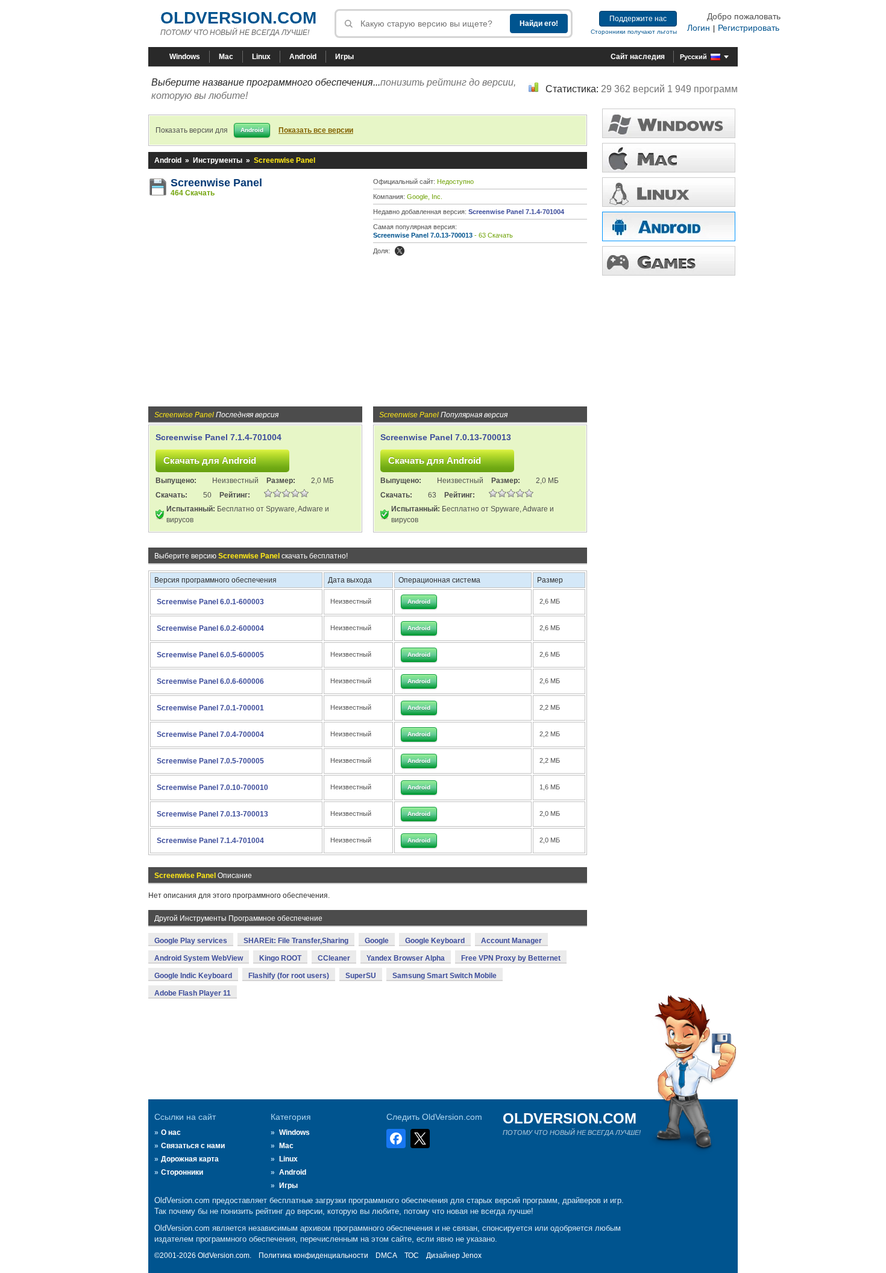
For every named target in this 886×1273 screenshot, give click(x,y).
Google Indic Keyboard (193, 975)
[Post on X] (399, 251)
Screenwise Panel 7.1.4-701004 (516, 211)
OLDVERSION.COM (238, 17)
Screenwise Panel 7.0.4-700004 (210, 734)
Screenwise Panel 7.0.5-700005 (210, 761)
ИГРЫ (668, 261)
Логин (698, 28)
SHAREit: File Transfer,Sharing (295, 941)
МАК (668, 157)
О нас (171, 1132)
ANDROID (668, 226)
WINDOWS (668, 123)
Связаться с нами (193, 1146)
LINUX (668, 192)
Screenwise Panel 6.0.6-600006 (210, 681)
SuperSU (360, 975)
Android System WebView (198, 958)
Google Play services (190, 941)
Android (302, 56)
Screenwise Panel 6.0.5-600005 (210, 655)
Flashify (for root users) (288, 975)
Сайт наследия (638, 56)
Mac (226, 56)
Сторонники (182, 1172)
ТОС (411, 1255)
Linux (261, 56)
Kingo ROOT (280, 958)
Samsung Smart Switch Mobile (444, 975)
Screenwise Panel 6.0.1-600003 (210, 602)
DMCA (386, 1255)
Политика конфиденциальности (313, 1255)
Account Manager (511, 941)
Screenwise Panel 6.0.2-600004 (210, 628)
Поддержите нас (638, 18)
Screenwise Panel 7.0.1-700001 (210, 708)
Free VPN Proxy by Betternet (511, 958)
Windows (184, 56)
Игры (344, 56)
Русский (693, 56)
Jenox (472, 1255)
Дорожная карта (190, 1159)
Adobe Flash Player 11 (192, 993)
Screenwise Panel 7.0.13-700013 (423, 235)
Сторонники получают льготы (634, 31)
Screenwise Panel (216, 183)
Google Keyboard (435, 941)
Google (377, 941)
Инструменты (217, 160)
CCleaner (334, 958)
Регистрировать (748, 28)
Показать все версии (315, 130)
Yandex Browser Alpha (405, 958)
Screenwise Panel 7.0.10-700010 (212, 787)
